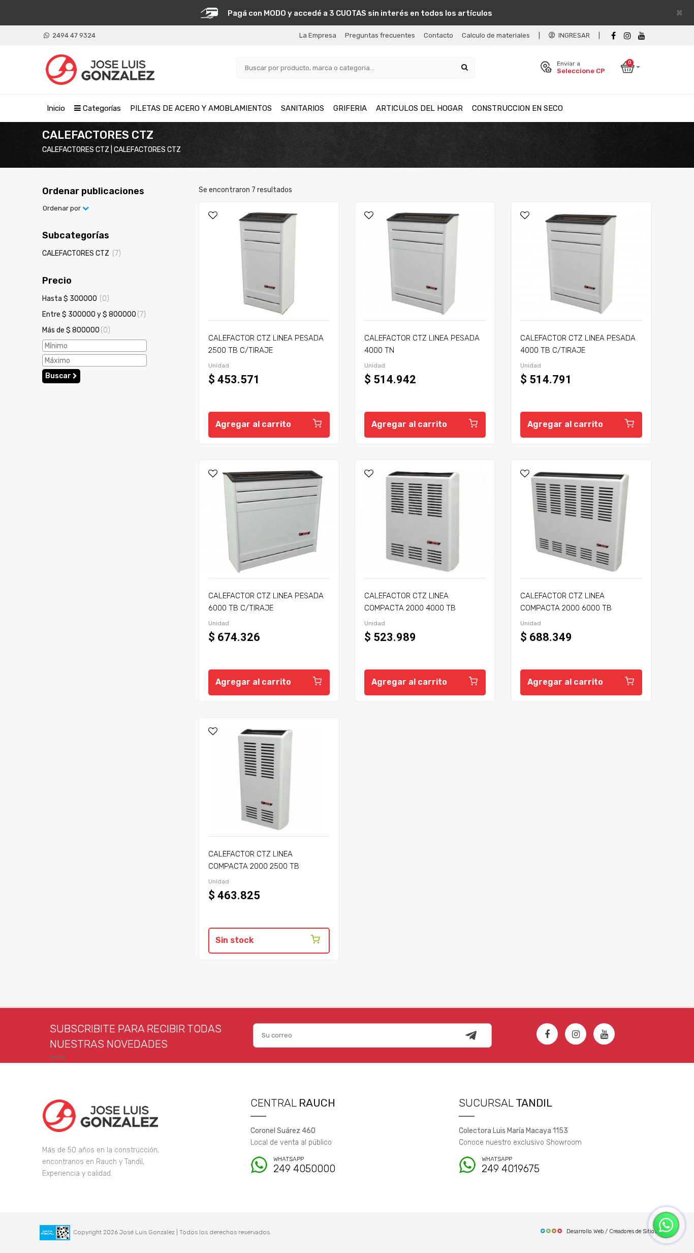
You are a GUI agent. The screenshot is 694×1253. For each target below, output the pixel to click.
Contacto (438, 35)
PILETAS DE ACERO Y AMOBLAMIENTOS (201, 108)
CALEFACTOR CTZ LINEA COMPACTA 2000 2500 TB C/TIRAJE (253, 866)
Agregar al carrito (253, 424)
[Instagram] (575, 1034)
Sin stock (234, 940)
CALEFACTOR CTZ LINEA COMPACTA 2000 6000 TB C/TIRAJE (566, 608)
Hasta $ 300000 (75, 298)
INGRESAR (572, 35)
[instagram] (627, 35)
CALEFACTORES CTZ (81, 253)
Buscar (59, 376)
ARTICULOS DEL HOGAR (419, 108)
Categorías (101, 108)
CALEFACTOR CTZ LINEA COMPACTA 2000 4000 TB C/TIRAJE (410, 608)
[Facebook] (613, 35)
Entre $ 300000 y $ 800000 (94, 314)
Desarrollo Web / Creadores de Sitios (611, 1231)
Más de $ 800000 (76, 330)
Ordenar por (62, 208)
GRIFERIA (350, 108)
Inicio (56, 108)
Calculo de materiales (496, 35)
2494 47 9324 (72, 35)
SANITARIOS (302, 108)
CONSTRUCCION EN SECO (517, 108)
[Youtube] (642, 35)
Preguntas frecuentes (380, 35)
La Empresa (317, 35)
